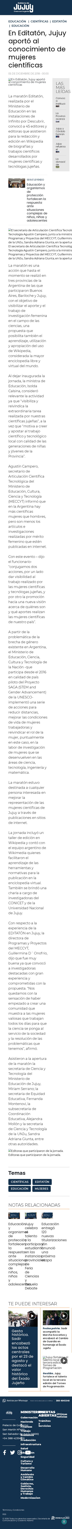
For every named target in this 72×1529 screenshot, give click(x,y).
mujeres (41, 1188)
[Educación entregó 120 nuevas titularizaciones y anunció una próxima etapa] (47, 1218)
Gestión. (48, 1373)
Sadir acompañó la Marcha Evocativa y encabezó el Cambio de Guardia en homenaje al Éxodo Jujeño (55, 1338)
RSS (4, 1514)
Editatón (42, 1181)
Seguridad (27, 1456)
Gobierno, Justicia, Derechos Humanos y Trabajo (27, 1488)
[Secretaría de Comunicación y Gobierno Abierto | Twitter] (12, 1452)
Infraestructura (31, 1444)
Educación (19, 1188)
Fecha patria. (51, 1328)
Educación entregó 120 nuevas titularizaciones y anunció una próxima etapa (54, 1242)
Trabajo (26, 1430)
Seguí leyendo (35, 179)
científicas (19, 1181)
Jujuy (31, 1215)
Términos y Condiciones (13, 1510)
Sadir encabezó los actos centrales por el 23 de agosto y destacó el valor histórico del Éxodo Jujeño (22, 1360)
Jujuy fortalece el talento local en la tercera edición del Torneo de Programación (55, 1380)
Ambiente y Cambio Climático (27, 1477)
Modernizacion (30, 1497)
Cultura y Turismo (27, 1462)
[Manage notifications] (64, 1521)
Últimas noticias (62, 1415)
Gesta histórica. (20, 1332)
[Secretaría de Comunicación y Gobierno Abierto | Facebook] (5, 1452)
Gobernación (29, 1417)
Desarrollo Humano (27, 1469)
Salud (24, 1448)
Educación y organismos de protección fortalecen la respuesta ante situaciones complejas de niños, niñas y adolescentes (37, 202)
